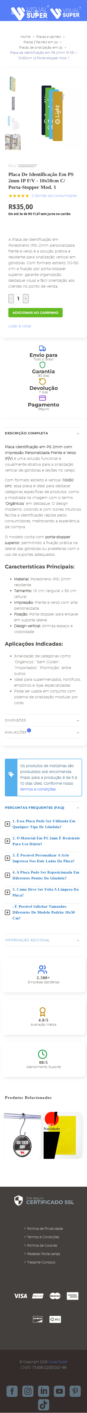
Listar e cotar (19, 326)
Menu (13, 12)
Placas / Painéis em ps (40, 42)
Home (25, 37)
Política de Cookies (42, 1245)
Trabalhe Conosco (41, 1262)
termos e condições (38, 789)
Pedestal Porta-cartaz (43, 1254)
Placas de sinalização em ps (40, 47)
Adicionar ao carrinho (35, 313)
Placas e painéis (48, 37)
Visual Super (58, 1362)
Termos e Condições (43, 1237)
